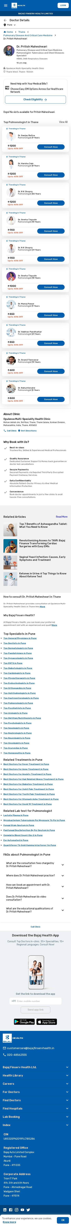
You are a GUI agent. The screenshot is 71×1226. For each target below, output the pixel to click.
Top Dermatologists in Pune (18, 648)
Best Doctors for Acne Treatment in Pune (25, 769)
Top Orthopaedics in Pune (17, 688)
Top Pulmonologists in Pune (18, 703)
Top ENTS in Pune (12, 663)
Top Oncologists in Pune (16, 743)
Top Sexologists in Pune (16, 728)
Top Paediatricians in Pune (17, 653)
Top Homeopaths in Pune (17, 753)
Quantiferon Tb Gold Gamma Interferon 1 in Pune (29, 845)
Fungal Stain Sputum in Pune (18, 825)
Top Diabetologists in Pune (17, 668)
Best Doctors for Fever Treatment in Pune (26, 764)
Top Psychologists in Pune (17, 723)
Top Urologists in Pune (15, 713)
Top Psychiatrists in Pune (17, 708)
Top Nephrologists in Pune (17, 733)
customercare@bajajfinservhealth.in (30, 1048)
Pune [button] (9, 25)
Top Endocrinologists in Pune (19, 683)
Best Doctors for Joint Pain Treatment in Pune (28, 789)
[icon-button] (5, 20)
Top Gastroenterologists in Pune (21, 698)
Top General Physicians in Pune (20, 638)
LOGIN (63, 5)
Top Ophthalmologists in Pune (19, 693)
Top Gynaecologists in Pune (18, 658)
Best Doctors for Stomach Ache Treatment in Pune (31, 799)
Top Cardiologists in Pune (17, 673)
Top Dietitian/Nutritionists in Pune (22, 718)
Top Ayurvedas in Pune (15, 748)
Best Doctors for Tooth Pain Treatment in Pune (29, 794)
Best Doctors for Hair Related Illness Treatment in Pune (33, 779)
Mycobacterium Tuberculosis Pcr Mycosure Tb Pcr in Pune (34, 820)
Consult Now (51, 147)
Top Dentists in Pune (14, 643)
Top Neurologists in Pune (16, 738)
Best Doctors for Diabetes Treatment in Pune (28, 784)
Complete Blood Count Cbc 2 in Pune (23, 835)
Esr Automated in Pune (15, 840)
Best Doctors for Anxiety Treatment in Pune (27, 774)
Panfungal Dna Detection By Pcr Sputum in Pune (29, 830)
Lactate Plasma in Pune (15, 815)
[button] (35, 1067)
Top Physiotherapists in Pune (19, 678)
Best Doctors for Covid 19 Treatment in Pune (27, 804)
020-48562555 (17, 1055)
